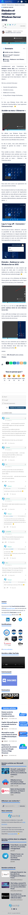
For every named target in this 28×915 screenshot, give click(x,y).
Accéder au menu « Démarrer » (12, 52)
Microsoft (12, 355)
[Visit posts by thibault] (3, 32)
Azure (11, 776)
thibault (10, 31)
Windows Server (8, 7)
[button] (18, 1)
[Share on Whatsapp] (8, 24)
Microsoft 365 (23, 733)
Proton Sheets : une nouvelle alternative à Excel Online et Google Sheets (18, 846)
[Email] (21, 363)
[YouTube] (14, 909)
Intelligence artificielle (16, 879)
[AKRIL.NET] (7, 1)
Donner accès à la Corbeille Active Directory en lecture (8, 714)
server (17, 355)
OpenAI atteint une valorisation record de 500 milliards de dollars (18, 895)
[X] (12, 909)
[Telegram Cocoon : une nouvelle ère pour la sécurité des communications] (5, 856)
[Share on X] (5, 24)
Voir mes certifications (7, 649)
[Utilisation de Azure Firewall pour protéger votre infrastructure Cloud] (5, 782)
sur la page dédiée (12, 833)
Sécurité (12, 850)
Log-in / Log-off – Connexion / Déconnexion (11, 55)
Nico (10, 582)
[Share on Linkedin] (10, 24)
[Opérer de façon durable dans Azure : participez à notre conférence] (5, 791)
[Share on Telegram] (13, 24)
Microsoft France (10, 608)
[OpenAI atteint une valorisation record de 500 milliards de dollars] (5, 896)
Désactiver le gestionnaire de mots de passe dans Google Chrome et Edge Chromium (9, 749)
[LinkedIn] (16, 909)
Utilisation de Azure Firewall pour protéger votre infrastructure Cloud (18, 781)
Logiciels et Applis (23, 748)
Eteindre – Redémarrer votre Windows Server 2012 (13, 60)
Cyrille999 (11, 549)
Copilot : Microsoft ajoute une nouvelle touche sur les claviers (10, 724)
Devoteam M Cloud (7, 614)
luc (9, 488)
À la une (16, 785)
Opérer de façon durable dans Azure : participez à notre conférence (17, 790)
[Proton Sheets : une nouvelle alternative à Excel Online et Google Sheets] (5, 847)
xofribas (11, 516)
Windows (4, 357)
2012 (8, 355)
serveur (21, 355)
